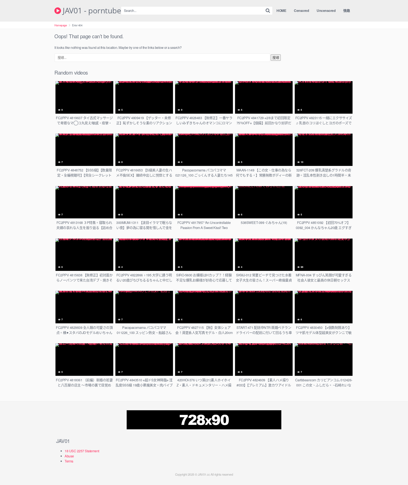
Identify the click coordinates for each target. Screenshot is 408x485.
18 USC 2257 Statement (82, 450)
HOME (281, 10)
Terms (69, 461)
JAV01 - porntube (91, 10)
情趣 (346, 10)
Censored (301, 10)
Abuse (69, 456)
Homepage (60, 25)
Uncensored (326, 10)
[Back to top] (396, 471)
